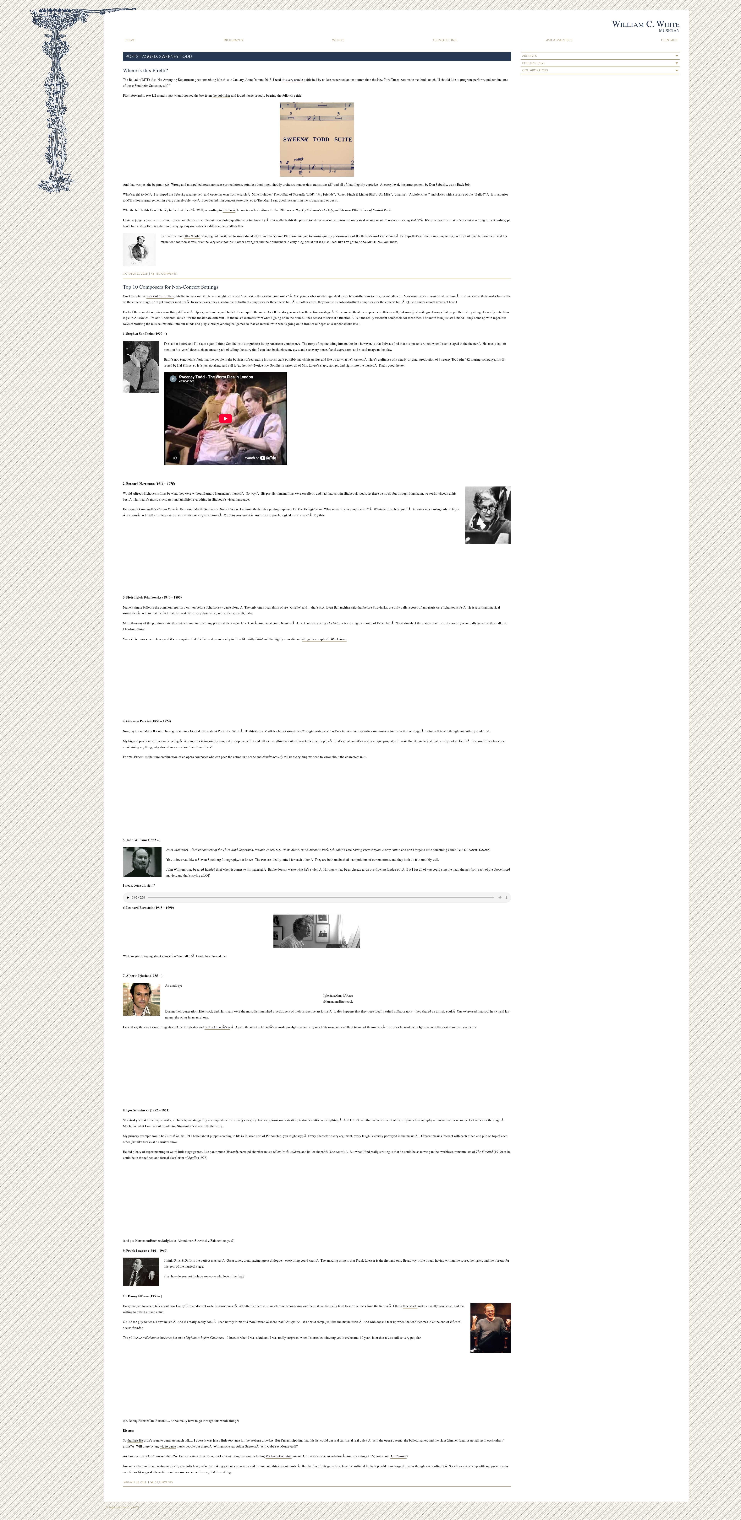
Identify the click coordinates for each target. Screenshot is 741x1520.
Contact (669, 40)
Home (130, 40)
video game (168, 1446)
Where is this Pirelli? (145, 70)
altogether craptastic (324, 639)
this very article (292, 79)
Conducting (445, 40)
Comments (166, 273)
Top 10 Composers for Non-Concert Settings (170, 286)
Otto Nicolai (192, 236)
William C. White (646, 23)
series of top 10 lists (160, 296)
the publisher (221, 95)
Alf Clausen (398, 1456)
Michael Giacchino (279, 1456)
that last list (135, 1440)
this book (229, 210)
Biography (234, 40)
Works (338, 40)
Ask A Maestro (559, 40)
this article (410, 1306)
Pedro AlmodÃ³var (217, 1027)
